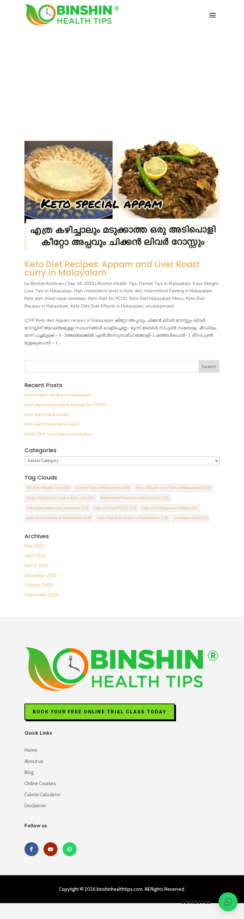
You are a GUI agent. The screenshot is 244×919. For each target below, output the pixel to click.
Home (30, 750)
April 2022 (34, 556)
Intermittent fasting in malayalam (57, 395)
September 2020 (41, 595)
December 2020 (40, 575)
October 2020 (38, 585)
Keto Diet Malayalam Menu (156, 298)
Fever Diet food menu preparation (58, 434)
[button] (228, 901)
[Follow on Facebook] (31, 849)
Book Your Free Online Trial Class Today (99, 711)
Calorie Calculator (42, 794)
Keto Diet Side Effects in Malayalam (107, 306)
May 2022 (34, 546)
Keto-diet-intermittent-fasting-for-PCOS (65, 405)
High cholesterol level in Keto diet (108, 291)
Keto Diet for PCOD (107, 298)
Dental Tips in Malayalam (165, 284)
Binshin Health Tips (117, 284)
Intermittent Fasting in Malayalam (178, 291)
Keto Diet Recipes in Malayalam (59, 517)
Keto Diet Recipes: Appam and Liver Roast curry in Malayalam (112, 268)
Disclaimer (35, 806)
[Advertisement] (122, 74)
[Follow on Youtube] (51, 849)
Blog (29, 772)
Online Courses (40, 783)
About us (33, 761)
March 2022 (36, 566)
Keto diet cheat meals (46, 415)
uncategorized (159, 306)
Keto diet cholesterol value (51, 424)
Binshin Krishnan (47, 284)
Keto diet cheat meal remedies (55, 298)
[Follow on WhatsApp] (70, 849)
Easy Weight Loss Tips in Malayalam (173, 487)
